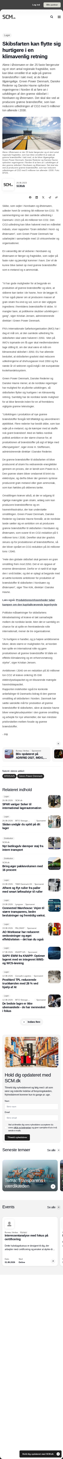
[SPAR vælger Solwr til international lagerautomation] (31, 802)
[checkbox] (6, 1127)
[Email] (50, 197)
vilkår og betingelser (22, 1127)
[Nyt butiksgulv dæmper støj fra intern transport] (31, 844)
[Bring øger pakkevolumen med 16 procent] (31, 864)
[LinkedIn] (36, 197)
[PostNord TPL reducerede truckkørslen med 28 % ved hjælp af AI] (31, 980)
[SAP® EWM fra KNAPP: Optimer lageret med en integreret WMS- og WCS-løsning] (31, 956)
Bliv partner (52, 5)
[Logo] (9, 17)
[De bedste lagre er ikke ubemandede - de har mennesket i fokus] (31, 1003)
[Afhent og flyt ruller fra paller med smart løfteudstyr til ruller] (31, 886)
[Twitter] (43, 197)
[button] (58, 743)
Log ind (36, 5)
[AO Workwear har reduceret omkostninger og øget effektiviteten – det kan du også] (31, 932)
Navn (7, 1101)
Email (7, 1112)
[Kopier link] (56, 197)
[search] (51, 17)
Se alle (51, 1150)
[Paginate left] (4, 1175)
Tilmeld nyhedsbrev (17, 1137)
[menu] (59, 17)
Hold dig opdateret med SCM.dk (38, 1454)
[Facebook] (30, 197)
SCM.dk (20, 186)
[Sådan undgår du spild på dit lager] (31, 822)
